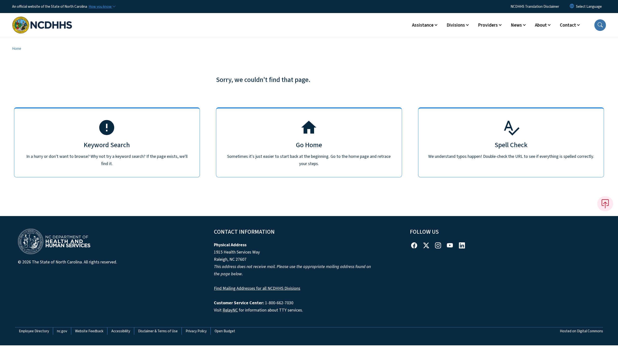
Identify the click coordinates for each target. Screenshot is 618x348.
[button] (600, 25)
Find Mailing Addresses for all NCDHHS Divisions (257, 288)
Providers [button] (488, 25)
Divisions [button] (456, 25)
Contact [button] (568, 25)
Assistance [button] (423, 25)
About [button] (541, 25)
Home (16, 48)
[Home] (42, 19)
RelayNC (230, 310)
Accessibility (120, 331)
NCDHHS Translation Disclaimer (535, 6)
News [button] (516, 25)
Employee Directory (34, 331)
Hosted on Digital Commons (581, 331)
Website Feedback (89, 331)
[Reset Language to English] (572, 6)
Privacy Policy (196, 331)
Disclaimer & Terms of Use (158, 331)
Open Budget (225, 331)
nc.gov (62, 331)
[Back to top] (605, 203)
